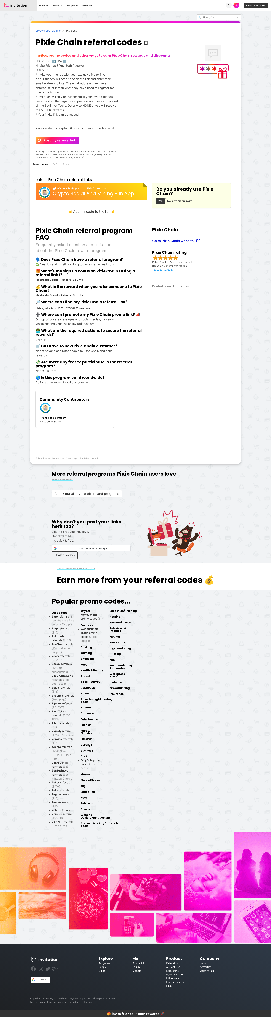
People (71, 5)
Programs (104, 963)
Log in (136, 967)
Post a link (138, 963)
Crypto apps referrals (48, 30)
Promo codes (40, 164)
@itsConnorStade (64, 188)
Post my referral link (58, 140)
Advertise (205, 967)
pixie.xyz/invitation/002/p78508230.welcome (63, 308)
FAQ (55, 164)
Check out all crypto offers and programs (86, 494)
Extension (87, 5)
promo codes (91, 764)
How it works (64, 555)
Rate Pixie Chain (163, 270)
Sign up (136, 970)
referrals (62, 679)
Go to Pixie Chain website (174, 241)
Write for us (207, 970)
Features (43, 5)
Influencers (172, 978)
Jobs (203, 963)
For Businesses (175, 982)
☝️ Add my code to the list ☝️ (91, 211)
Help (169, 985)
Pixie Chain (93, 188)
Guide (101, 970)
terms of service (85, 1002)
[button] (91, 548)
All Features (173, 967)
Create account (256, 5)
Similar (66, 164)
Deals (56, 5)
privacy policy (64, 1002)
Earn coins (172, 970)
